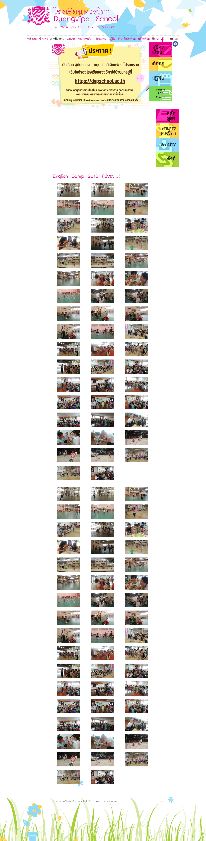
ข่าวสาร (43, 39)
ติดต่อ (155, 39)
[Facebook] (162, 39)
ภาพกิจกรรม (57, 39)
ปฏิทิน (112, 39)
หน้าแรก (32, 39)
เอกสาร (71, 39)
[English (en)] (176, 38)
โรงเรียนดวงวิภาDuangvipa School (85, 15)
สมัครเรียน (144, 39)
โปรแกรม (101, 39)
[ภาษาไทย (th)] (171, 38)
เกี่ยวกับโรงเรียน (127, 39)
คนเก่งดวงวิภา (85, 39)
